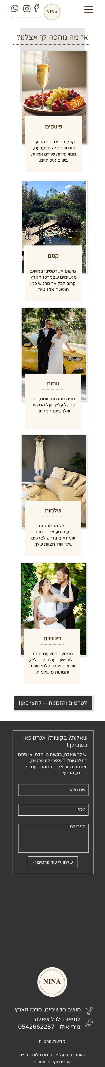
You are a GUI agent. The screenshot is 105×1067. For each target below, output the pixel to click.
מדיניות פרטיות (52, 1041)
